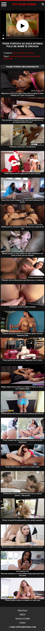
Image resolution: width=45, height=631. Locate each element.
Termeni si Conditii (22, 618)
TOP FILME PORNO (24, 4)
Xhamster (30, 53)
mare (32, 56)
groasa (26, 56)
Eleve (15, 53)
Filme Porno (22, 610)
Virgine (22, 53)
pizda (37, 56)
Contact (22, 622)
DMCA (22, 614)
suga (10, 58)
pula (5, 58)
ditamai (13, 56)
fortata (19, 56)
